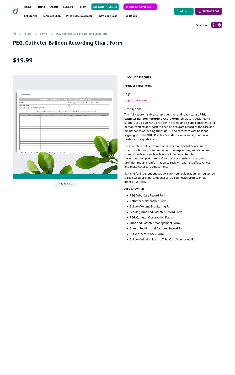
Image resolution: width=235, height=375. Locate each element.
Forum (82, 6)
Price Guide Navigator (79, 16)
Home (27, 6)
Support (68, 6)
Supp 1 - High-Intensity (136, 100)
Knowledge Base (107, 16)
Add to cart (68, 184)
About (54, 6)
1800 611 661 (210, 11)
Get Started (31, 16)
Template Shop (52, 16)
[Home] (14, 34)
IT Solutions (130, 16)
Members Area (105, 7)
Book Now (184, 11)
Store (28, 33)
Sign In (201, 25)
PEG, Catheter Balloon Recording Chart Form (82, 33)
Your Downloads (140, 7)
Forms (43, 33)
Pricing (41, 6)
